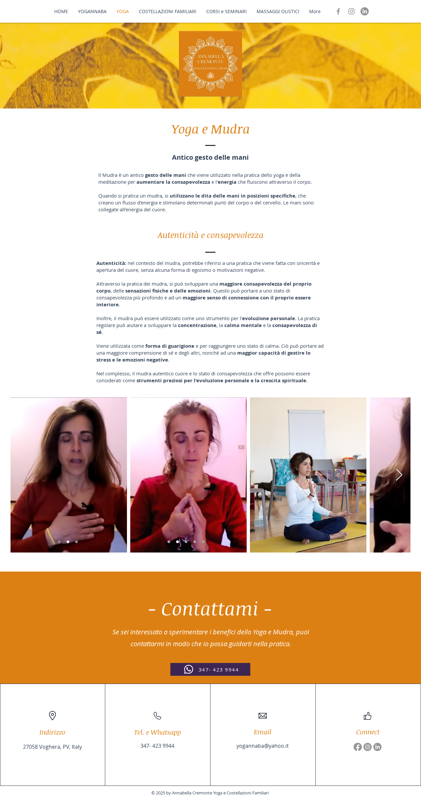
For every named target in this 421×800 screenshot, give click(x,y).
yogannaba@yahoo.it (262, 745)
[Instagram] (367, 747)
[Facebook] (358, 747)
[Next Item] (399, 475)
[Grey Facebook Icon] (338, 11)
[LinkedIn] (364, 11)
